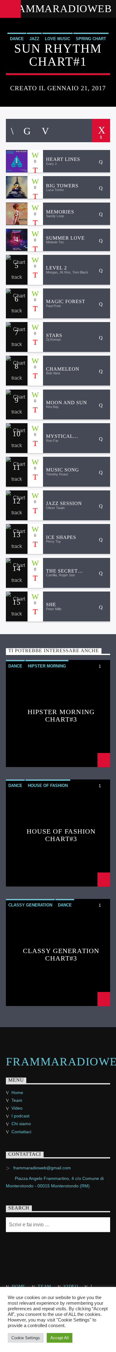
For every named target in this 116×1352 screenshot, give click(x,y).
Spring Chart (91, 38)
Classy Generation (30, 905)
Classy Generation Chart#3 (61, 954)
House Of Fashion (48, 785)
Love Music (57, 38)
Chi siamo (21, 1123)
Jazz (34, 38)
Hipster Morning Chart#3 (61, 715)
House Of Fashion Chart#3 (61, 835)
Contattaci (21, 1131)
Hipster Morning (47, 666)
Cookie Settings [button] (25, 1338)
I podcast (20, 1115)
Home (17, 1092)
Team (16, 1100)
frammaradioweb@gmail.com (42, 1167)
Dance (17, 38)
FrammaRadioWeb (58, 8)
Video (17, 1108)
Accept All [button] (59, 1338)
